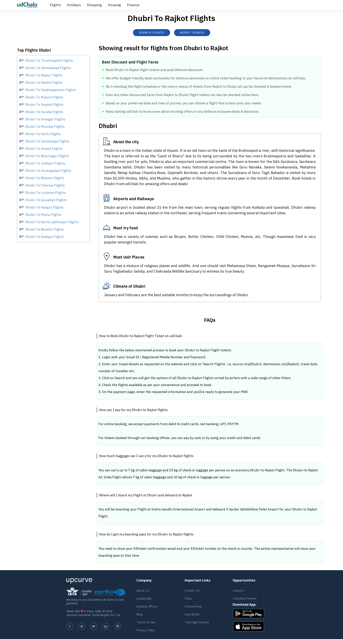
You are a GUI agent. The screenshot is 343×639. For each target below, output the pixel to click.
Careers (238, 590)
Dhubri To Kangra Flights (44, 207)
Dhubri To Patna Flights (43, 214)
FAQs (188, 598)
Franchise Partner (245, 598)
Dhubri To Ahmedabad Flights (48, 68)
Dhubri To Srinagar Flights (45, 119)
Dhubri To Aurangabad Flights (48, 170)
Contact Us (192, 590)
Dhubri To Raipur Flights (44, 75)
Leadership (144, 598)
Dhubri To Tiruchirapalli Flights (49, 60)
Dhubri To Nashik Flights (44, 82)
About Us (142, 590)
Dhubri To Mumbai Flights (45, 126)
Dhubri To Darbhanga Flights (47, 141)
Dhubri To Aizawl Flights (44, 148)
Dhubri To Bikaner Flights (44, 178)
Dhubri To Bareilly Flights (44, 229)
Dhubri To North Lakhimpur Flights (52, 222)
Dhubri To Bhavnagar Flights (47, 156)
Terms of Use (145, 622)
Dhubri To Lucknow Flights (45, 192)
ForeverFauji (193, 606)
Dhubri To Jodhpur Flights (45, 163)
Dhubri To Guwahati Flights (46, 200)
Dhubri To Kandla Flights (44, 112)
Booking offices (146, 606)
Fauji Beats (192, 614)
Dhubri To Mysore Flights (44, 97)
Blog (139, 614)
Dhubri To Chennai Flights (45, 185)
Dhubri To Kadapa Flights (44, 236)
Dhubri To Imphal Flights (44, 104)
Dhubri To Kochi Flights (43, 134)
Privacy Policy (145, 630)
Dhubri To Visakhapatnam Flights (50, 90)
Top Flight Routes (197, 622)
